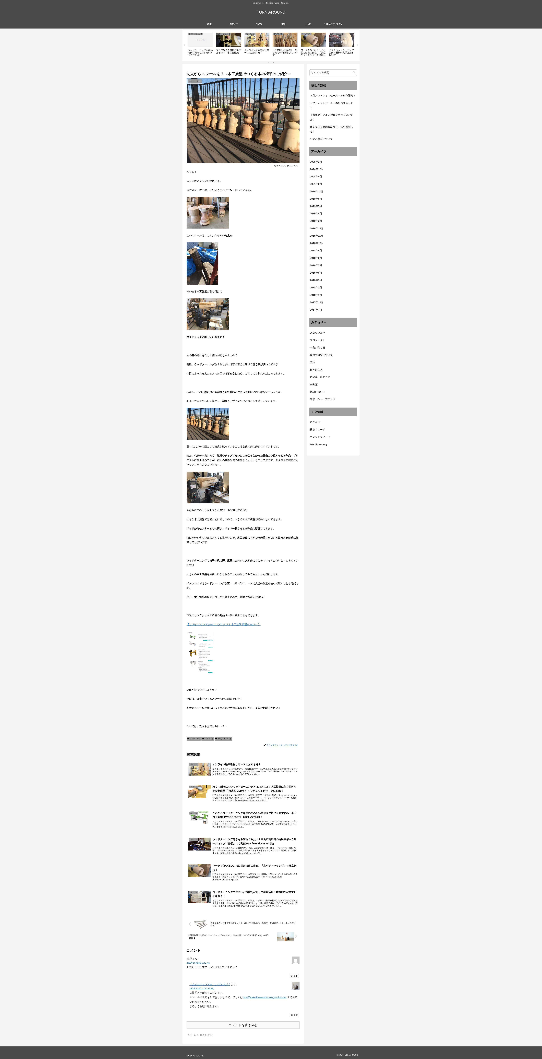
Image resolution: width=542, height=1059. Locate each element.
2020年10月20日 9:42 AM (198, 963)
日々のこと (209, 739)
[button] (353, 72)
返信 (296, 976)
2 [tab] (273, 62)
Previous (184, 45)
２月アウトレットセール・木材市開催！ (333, 95)
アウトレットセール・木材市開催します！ (331, 105)
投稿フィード (317, 429)
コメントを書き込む (243, 1025)
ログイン (315, 422)
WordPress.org (318, 444)
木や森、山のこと (224, 739)
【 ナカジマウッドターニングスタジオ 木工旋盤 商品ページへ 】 (224, 624)
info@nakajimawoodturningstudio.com (264, 997)
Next (357, 45)
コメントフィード (320, 437)
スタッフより (195, 739)
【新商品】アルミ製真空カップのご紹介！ (331, 117)
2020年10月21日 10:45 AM (201, 988)
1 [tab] (268, 62)
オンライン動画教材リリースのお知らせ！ (331, 129)
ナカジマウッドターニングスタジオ (209, 984)
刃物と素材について (321, 138)
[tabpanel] (200, 45)
